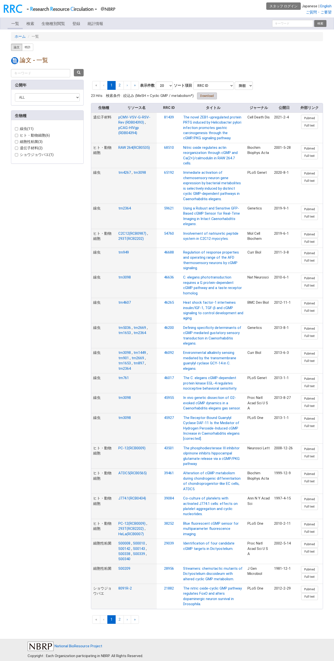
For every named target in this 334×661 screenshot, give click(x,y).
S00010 (139, 543)
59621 (169, 208)
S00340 (124, 559)
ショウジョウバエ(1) (37, 154)
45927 (169, 418)
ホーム (20, 36)
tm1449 (140, 352)
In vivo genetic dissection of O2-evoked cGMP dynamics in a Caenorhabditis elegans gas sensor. (212, 402)
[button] (127, 85)
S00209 (124, 568)
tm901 (123, 358)
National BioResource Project (78, 646)
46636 (169, 277)
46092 (169, 352)
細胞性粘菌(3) (31, 141)
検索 (30, 23)
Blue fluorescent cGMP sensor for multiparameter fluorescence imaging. (211, 528)
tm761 (123, 378)
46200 (169, 327)
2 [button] (120, 85)
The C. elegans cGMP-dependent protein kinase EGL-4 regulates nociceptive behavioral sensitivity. (210, 383)
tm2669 (140, 327)
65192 (169, 172)
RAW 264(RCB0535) (134, 147)
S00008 (124, 543)
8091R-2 (125, 588)
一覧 (15, 23)
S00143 (139, 548)
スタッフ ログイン (283, 6)
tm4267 (124, 172)
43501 (169, 448)
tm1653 (124, 333)
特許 (28, 47)
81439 (169, 117)
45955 (169, 397)
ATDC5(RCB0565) (132, 473)
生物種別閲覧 (53, 23)
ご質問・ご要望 (319, 12)
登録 (76, 23)
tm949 (123, 252)
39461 (169, 473)
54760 (169, 233)
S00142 (124, 548)
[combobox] (40, 73)
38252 (169, 523)
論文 (17, 47)
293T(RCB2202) (131, 238)
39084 (169, 498)
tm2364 (124, 208)
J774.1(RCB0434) (132, 498)
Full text (309, 125)
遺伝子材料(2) (31, 148)
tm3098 (140, 172)
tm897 (139, 363)
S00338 (124, 554)
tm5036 (124, 327)
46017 (169, 378)
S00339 (139, 554)
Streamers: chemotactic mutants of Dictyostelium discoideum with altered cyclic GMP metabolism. (213, 573)
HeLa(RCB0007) (131, 534)
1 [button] (111, 85)
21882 (169, 588)
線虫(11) (26, 129)
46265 (169, 302)
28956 (169, 568)
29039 (169, 543)
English (326, 6)
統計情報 (95, 23)
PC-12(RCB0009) (131, 448)
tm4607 (124, 302)
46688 (169, 252)
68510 (169, 147)
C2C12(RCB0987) (132, 233)
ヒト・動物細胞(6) (35, 135)
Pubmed (309, 118)
